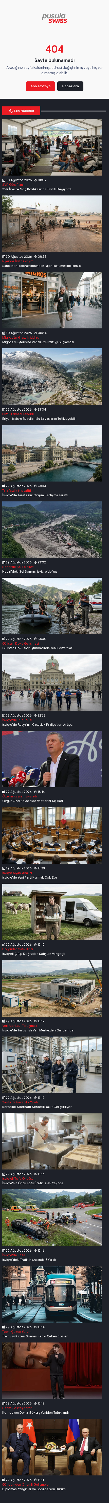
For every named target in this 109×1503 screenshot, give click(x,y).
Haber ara (70, 86)
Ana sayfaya (40, 86)
